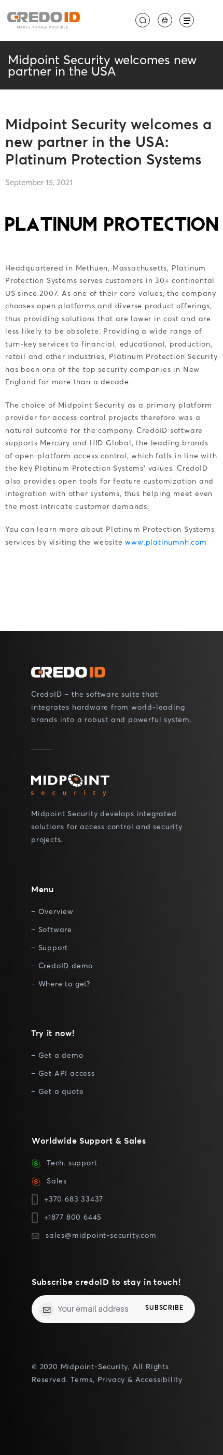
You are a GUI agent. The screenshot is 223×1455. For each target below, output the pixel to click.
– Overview (52, 911)
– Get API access (63, 1073)
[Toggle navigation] (186, 20)
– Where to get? (60, 983)
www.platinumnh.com (165, 541)
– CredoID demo (62, 965)
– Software (51, 929)
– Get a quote (57, 1091)
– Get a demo (57, 1055)
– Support (49, 947)
